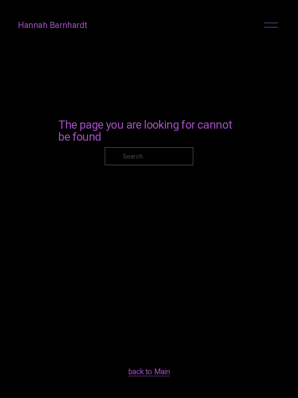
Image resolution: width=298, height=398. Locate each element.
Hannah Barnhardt (52, 25)
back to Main (149, 372)
